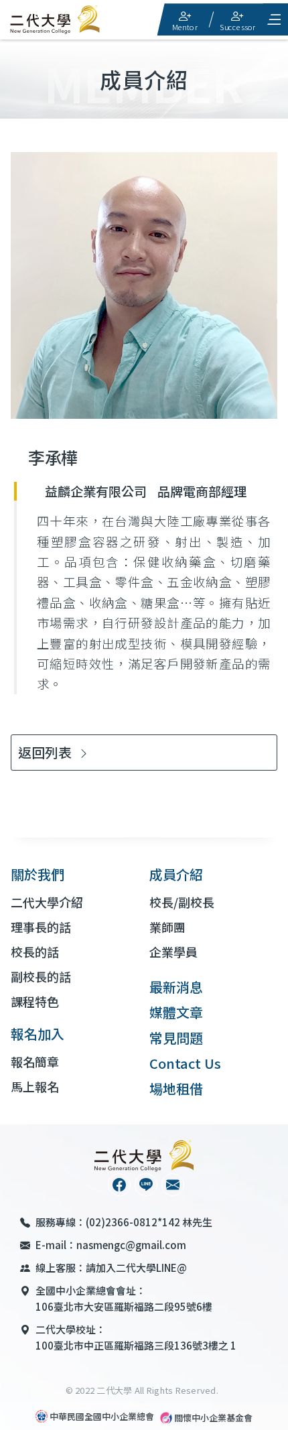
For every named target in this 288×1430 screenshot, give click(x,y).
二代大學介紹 (47, 902)
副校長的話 (41, 976)
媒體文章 (176, 1012)
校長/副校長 (181, 902)
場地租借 (176, 1088)
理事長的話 (41, 926)
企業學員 (173, 951)
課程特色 (35, 1001)
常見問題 (176, 1037)
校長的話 (35, 951)
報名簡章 (35, 1061)
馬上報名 (35, 1086)
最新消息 (176, 986)
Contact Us (185, 1063)
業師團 (167, 926)
